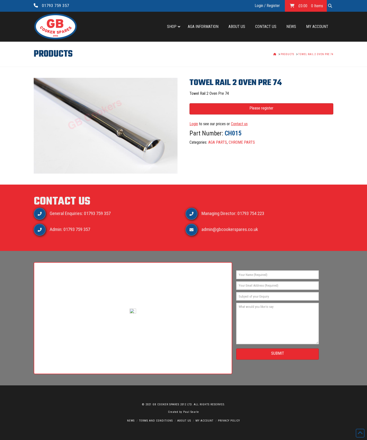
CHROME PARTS (242, 142)
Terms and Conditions (156, 420)
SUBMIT (277, 353)
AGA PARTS (217, 142)
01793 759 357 (55, 5)
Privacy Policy (229, 420)
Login (193, 123)
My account (204, 420)
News (131, 420)
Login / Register (267, 5)
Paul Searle (191, 412)
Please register (261, 108)
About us (184, 420)
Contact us (239, 123)
